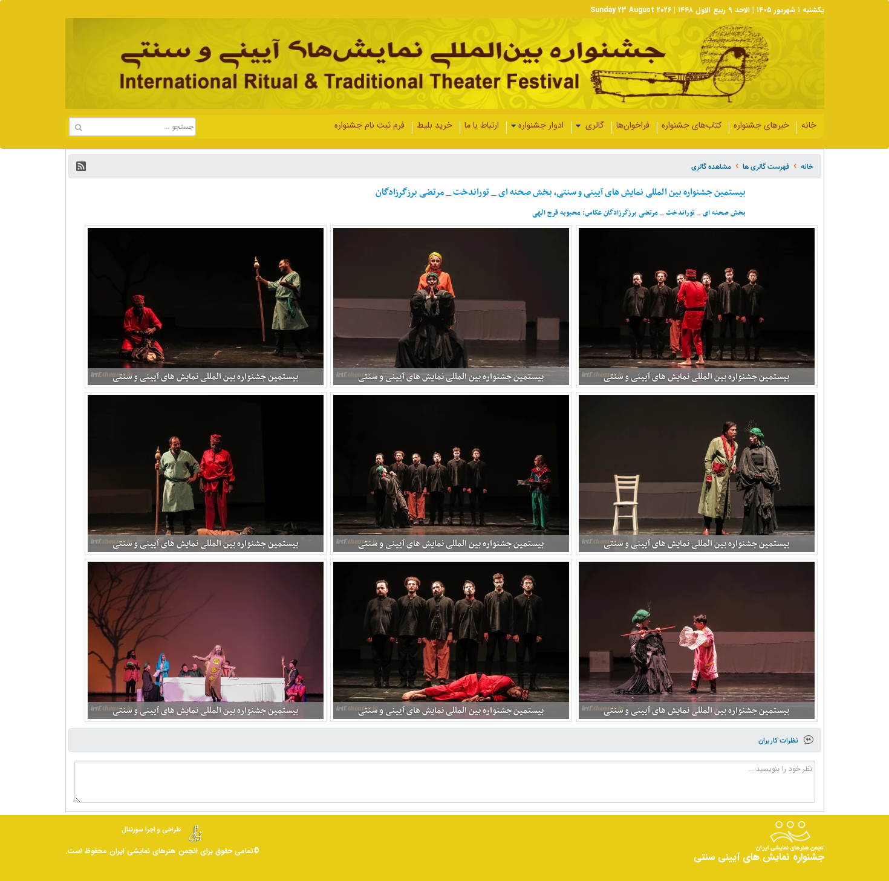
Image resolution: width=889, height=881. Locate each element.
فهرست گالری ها (766, 166)
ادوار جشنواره (541, 125)
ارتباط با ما (481, 125)
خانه (808, 125)
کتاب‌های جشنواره (691, 125)
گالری (593, 125)
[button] (81, 166)
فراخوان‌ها (633, 125)
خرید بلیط (434, 125)
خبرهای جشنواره (761, 125)
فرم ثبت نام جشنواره (369, 125)
